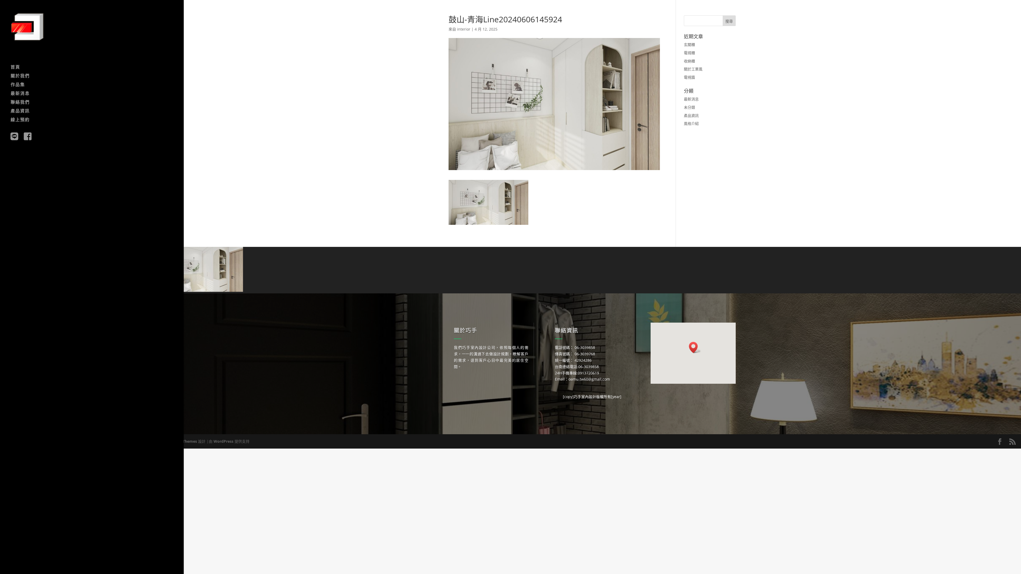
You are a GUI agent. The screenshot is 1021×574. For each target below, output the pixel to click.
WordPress (223, 441)
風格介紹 (691, 123)
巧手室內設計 (585, 396)
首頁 (15, 67)
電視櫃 (689, 52)
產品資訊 (20, 111)
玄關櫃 (689, 44)
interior (463, 29)
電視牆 (689, 77)
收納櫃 (689, 61)
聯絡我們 (20, 102)
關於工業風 (693, 68)
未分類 (689, 107)
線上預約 (20, 120)
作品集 (18, 85)
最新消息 (20, 93)
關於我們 (20, 76)
